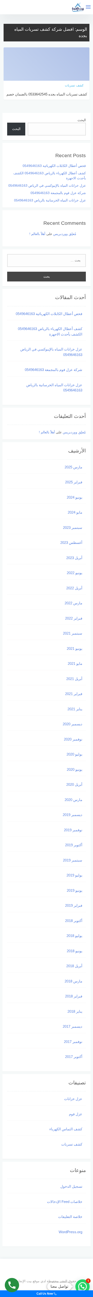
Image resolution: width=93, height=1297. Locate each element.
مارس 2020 (73, 800)
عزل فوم (75, 1114)
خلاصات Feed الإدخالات (64, 1202)
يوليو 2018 (74, 936)
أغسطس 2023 (71, 543)
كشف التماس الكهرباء (65, 1129)
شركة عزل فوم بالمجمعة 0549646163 (58, 193)
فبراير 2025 (73, 482)
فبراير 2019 (73, 905)
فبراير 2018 (73, 996)
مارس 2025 (73, 467)
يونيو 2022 (74, 573)
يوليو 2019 (74, 875)
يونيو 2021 (74, 648)
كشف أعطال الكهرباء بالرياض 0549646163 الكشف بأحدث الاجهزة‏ (50, 331)
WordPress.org (70, 1232)
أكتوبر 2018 (73, 921)
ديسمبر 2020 (72, 724)
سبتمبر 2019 (72, 860)
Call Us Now (45, 1293)
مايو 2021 (75, 663)
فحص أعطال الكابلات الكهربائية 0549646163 (54, 166)
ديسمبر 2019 (72, 815)
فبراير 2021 (73, 694)
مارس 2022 (73, 603)
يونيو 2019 (74, 890)
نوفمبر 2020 (73, 739)
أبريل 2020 (74, 784)
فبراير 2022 (73, 618)
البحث (82, 120)
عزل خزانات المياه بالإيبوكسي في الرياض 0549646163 (47, 185)
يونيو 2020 (74, 769)
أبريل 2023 (74, 558)
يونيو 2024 (74, 497)
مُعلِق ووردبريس (64, 234)
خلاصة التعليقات (70, 1217)
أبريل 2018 (74, 966)
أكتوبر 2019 (73, 845)
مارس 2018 (73, 981)
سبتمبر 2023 (72, 528)
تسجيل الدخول (71, 1186)
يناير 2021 (74, 709)
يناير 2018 (74, 1011)
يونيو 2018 (74, 951)
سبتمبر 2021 (72, 633)
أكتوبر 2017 (73, 1057)
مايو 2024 (75, 512)
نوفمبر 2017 (73, 1042)
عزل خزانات (73, 1099)
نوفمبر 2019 (73, 830)
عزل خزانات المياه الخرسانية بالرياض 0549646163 (50, 200)
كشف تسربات (71, 1144)
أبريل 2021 (74, 679)
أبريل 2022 (74, 588)
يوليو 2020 (74, 754)
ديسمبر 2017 (72, 1026)
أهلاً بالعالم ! (37, 234)
